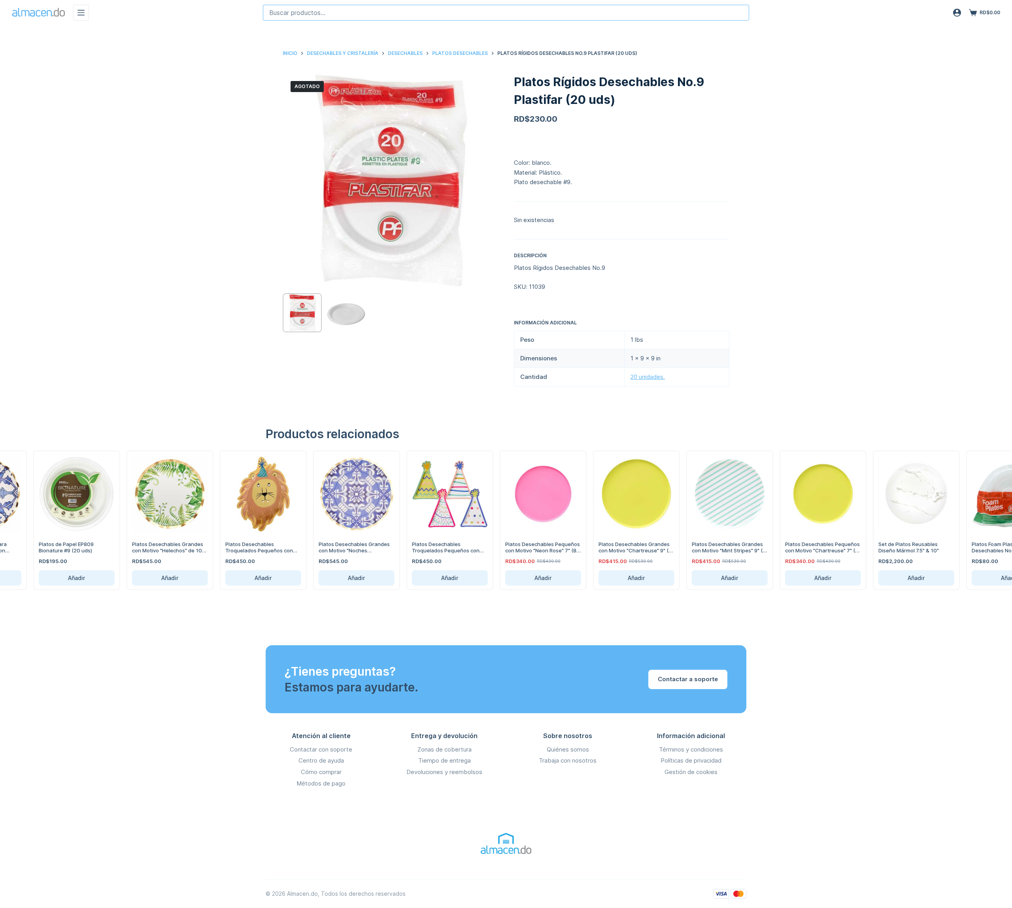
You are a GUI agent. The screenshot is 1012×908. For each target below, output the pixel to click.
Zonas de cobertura (444, 749)
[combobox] (506, 13)
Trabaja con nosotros (568, 760)
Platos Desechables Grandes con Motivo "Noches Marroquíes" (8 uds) (343, 550)
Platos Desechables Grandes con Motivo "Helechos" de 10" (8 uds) (157, 550)
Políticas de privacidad (691, 760)
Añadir (65, 578)
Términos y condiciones (691, 749)
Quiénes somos (568, 749)
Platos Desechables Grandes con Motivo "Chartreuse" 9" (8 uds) (624, 550)
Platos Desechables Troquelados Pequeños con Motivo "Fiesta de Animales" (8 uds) (252, 553)
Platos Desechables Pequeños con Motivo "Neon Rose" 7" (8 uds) (532, 550)
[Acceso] (957, 13)
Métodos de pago (321, 783)
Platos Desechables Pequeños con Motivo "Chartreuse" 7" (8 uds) (811, 550)
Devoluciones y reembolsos (444, 772)
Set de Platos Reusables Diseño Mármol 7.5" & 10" (898, 547)
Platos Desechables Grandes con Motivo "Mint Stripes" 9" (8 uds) (718, 550)
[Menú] (81, 13)
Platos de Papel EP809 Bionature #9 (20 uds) (55, 547)
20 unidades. (648, 377)
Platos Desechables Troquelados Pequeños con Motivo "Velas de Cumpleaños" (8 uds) (438, 553)
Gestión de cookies (691, 772)
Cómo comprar (321, 772)
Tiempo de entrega (444, 760)
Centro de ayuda (321, 760)
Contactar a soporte (688, 679)
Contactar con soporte (321, 749)
